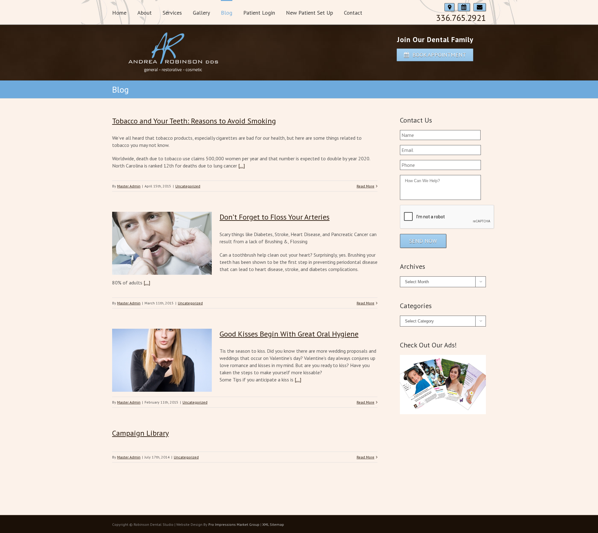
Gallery (201, 12)
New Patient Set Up (309, 12)
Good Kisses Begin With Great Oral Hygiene (289, 334)
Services (172, 12)
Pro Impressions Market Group (233, 524)
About (144, 12)
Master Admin (128, 186)
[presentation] (447, 217)
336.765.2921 (461, 17)
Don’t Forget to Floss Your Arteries (275, 217)
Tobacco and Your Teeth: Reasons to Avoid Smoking (194, 121)
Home (119, 12)
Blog (226, 12)
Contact (353, 12)
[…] (241, 165)
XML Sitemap (273, 524)
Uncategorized (187, 186)
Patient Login (259, 12)
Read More (365, 186)
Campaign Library (140, 433)
